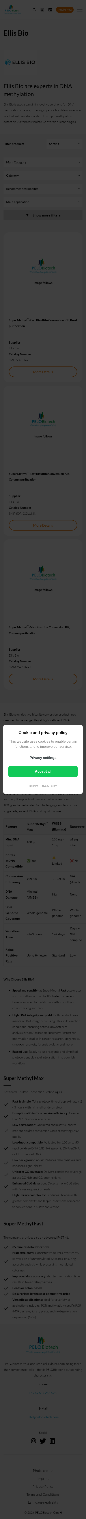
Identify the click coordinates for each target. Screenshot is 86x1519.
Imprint (33, 785)
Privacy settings (43, 758)
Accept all (43, 771)
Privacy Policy (49, 785)
